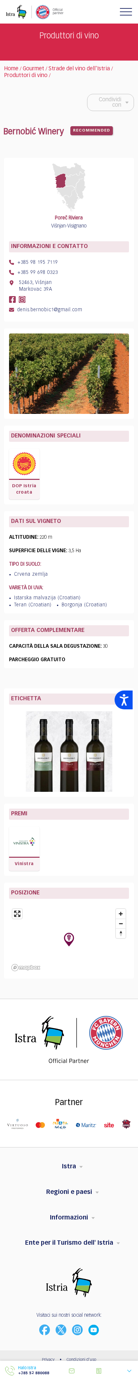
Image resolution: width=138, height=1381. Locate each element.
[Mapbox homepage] (26, 967)
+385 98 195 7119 (37, 262)
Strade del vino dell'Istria (79, 69)
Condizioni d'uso (81, 1360)
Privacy (48, 1360)
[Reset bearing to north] (121, 933)
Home (11, 69)
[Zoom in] (121, 914)
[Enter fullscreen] (17, 914)
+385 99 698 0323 (37, 272)
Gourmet (33, 69)
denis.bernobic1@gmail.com (49, 310)
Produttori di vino (26, 75)
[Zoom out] (121, 923)
